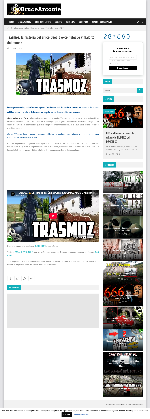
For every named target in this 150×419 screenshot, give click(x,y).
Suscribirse (122, 68)
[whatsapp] (24, 278)
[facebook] (10, 278)
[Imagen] (123, 116)
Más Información (81, 415)
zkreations (120, 405)
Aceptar (66, 415)
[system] (138, 21)
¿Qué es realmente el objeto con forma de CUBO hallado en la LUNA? (39, 28)
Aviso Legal (70, 22)
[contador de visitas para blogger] (123, 36)
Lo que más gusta (24, 22)
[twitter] (17, 278)
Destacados (109, 111)
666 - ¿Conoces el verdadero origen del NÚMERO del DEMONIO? (121, 137)
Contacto (58, 22)
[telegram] (31, 278)
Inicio (11, 22)
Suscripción (83, 22)
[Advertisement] (53, 171)
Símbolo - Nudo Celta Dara (102, 22)
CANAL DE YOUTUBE (24, 252)
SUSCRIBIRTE (40, 246)
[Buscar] (142, 21)
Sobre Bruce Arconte (43, 22)
